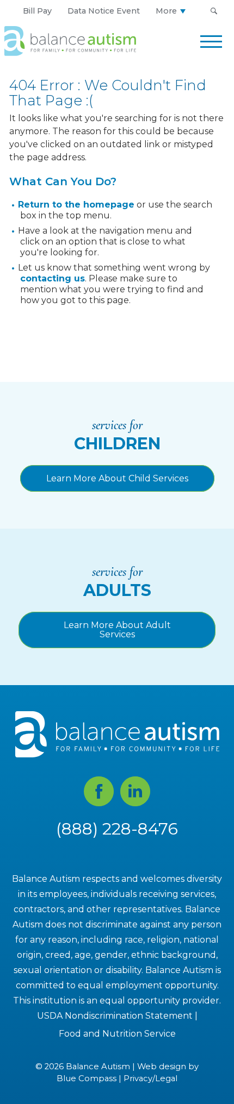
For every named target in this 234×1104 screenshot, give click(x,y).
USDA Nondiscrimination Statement (115, 1016)
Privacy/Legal (150, 1078)
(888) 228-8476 (117, 829)
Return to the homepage (76, 204)
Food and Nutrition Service (117, 1033)
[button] (213, 11)
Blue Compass (86, 1078)
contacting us (52, 278)
